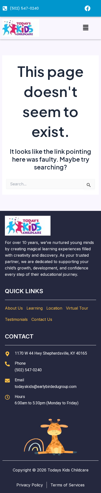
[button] (85, 28)
